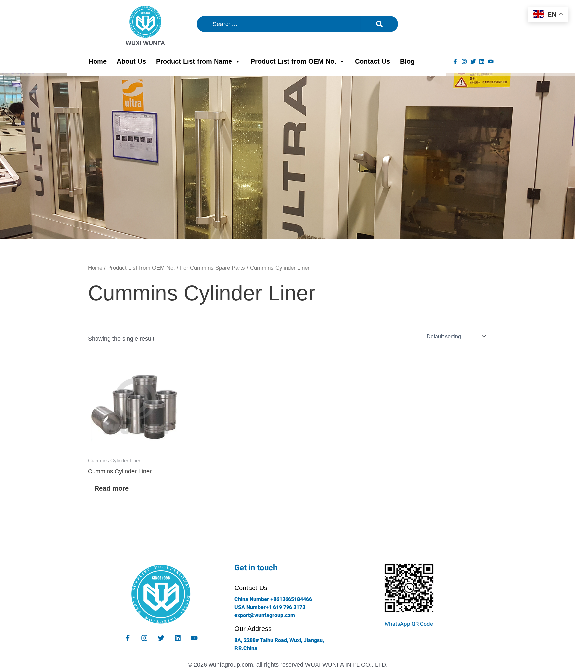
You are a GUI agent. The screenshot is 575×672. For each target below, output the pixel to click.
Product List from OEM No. (293, 61)
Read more (112, 488)
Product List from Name (194, 61)
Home (98, 61)
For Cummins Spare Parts (212, 268)
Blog (407, 61)
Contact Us (372, 61)
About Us (131, 61)
